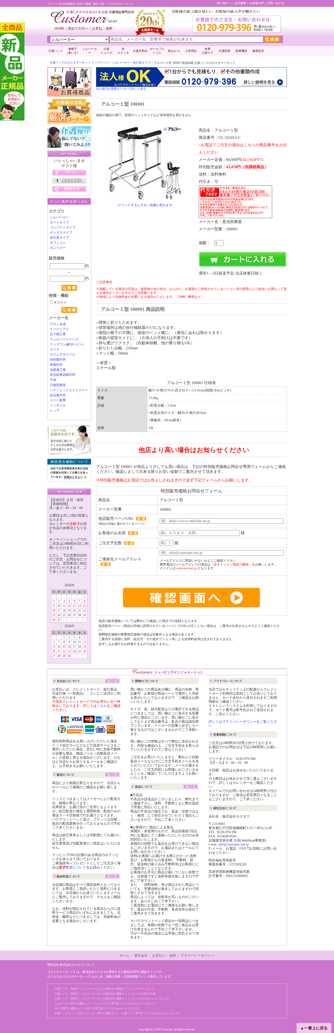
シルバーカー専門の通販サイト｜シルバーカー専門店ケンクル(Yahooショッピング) (105, 1003)
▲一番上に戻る (314, 1028)
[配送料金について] (86, 877)
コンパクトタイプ (62, 227)
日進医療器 (58, 385)
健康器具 (258, 51)
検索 (69, 288)
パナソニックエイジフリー (69, 390)
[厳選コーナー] (69, 121)
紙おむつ (174, 51)
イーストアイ (59, 329)
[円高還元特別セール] (69, 94)
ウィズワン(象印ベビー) (67, 344)
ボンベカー (58, 248)
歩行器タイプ (142, 62)
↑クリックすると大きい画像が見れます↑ (145, 205)
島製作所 (56, 365)
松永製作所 (58, 395)
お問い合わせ (275, 3)
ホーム (124, 955)
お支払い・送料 (164, 955)
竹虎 (53, 380)
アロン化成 (58, 324)
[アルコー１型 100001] (145, 198)
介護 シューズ (106, 51)
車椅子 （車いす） (72, 51)
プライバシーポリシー (197, 955)
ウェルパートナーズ (64, 339)
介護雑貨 (224, 51)
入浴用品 (191, 51)
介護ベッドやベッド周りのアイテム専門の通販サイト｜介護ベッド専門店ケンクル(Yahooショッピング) (117, 1013)
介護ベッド (55, 51)
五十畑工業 (58, 334)
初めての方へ (78, 28)
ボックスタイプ (61, 232)
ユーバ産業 (58, 400)
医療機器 (241, 51)
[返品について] (164, 787)
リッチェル (58, 405)
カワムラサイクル (62, 354)
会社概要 (240, 3)
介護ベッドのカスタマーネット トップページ (79, 62)
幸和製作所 (58, 359)
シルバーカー (89, 51)
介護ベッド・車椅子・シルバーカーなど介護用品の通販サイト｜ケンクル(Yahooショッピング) (112, 998)
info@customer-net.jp (233, 844)
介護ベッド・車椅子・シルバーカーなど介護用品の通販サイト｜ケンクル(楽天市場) (105, 993)
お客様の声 (256, 3)
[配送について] (86, 776)
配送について (76, 867)
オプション (58, 242)
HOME (60, 28)
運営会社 (141, 955)
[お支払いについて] (86, 682)
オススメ (60, 302)
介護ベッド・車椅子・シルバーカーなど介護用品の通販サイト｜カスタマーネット (104, 988)
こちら (102, 706)
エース (54, 349)
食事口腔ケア (207, 51)
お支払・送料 (102, 28)
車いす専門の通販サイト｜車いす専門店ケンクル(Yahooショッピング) (97, 1008)
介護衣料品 (140, 51)
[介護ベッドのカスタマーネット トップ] (92, 22)
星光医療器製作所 (62, 375)
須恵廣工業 (58, 370)
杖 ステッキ (123, 51)
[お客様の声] (69, 454)
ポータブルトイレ (157, 51)
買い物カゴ (224, 3)
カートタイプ (59, 222)
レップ (54, 410)
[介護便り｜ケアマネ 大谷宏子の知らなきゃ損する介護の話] (69, 146)
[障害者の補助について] (69, 479)
